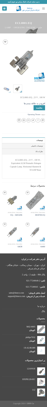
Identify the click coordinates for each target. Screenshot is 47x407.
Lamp (8, 27)
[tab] (23, 140)
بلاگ (43, 311)
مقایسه (39, 108)
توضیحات (39, 140)
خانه (40, 27)
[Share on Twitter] (33, 120)
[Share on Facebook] (38, 120)
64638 (20, 247)
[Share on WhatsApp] (42, 120)
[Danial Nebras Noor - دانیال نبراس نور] (24, 8)
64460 (42, 247)
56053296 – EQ (16, 215)
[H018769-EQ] (35, 200)
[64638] (12, 232)
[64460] (35, 232)
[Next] (4, 60)
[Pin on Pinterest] (24, 120)
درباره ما (41, 306)
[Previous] (41, 60)
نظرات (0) (39, 151)
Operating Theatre (25, 27)
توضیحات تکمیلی (37, 146)
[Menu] (43, 8)
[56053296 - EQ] (12, 200)
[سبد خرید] (4, 8)
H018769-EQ (40, 215)
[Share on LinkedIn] (19, 120)
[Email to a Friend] (28, 120)
